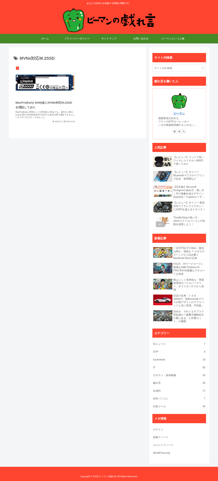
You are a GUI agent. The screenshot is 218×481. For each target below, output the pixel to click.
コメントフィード (163, 445)
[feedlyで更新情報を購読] (179, 131)
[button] (203, 68)
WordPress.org (161, 452)
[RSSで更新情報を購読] (184, 131)
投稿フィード (160, 437)
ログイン (158, 429)
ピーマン (179, 113)
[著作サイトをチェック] (175, 131)
